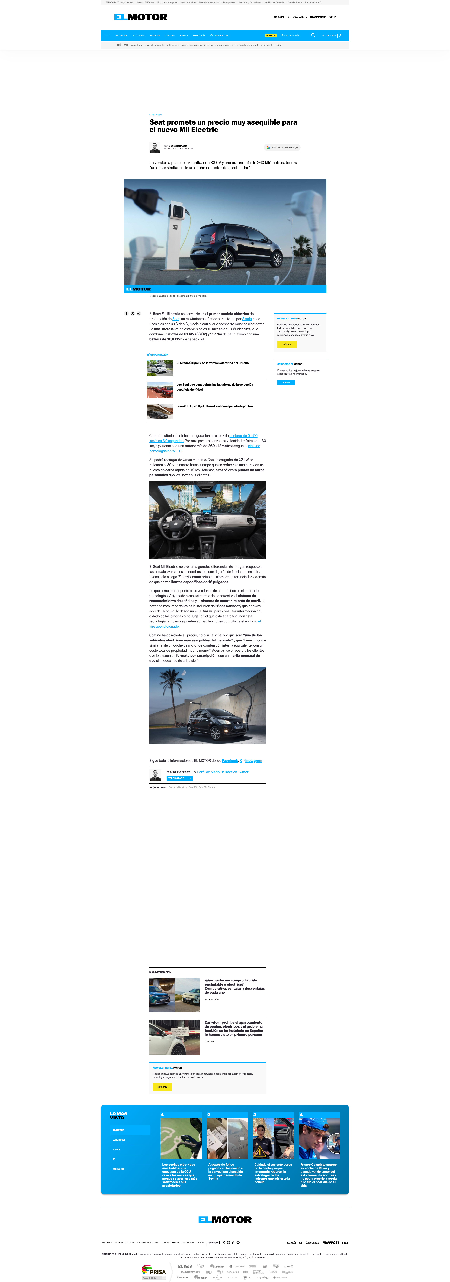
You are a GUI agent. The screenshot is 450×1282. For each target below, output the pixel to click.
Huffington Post (189, 1272)
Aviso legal (107, 1243)
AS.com (263, 1266)
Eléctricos (139, 35)
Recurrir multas (189, 2)
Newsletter (221, 35)
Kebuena (284, 1272)
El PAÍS (185, 1266)
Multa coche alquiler (167, 2)
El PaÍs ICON (232, 1277)
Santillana (218, 1266)
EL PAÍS (116, 1149)
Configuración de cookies (148, 1243)
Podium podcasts (217, 1277)
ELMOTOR (118, 1130)
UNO (209, 1272)
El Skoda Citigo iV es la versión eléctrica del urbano (213, 363)
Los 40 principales (201, 1266)
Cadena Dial (246, 1272)
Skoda (247, 319)
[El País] (279, 17)
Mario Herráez (178, 146)
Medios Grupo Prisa (153, 1278)
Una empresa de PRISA (153, 1269)
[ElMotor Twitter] (223, 1243)
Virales (184, 35)
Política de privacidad (124, 1243)
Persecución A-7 (313, 2)
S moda (247, 1277)
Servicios (271, 35)
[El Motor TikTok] (233, 1242)
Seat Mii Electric (207, 787)
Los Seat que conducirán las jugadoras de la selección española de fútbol (215, 387)
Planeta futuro (271, 1272)
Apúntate (162, 1087)
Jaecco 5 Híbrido (145, 2)
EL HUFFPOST (119, 1140)
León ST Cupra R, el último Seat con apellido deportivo (215, 406)
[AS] (289, 17)
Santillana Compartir (237, 1266)
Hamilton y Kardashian (249, 2)
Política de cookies (170, 1243)
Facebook (230, 760)
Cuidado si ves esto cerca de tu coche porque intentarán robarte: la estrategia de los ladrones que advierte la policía (273, 1173)
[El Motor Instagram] (228, 1242)
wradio (219, 1272)
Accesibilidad (187, 1243)
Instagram (253, 760)
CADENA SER (118, 1169)
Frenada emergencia (209, 2)
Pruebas (170, 35)
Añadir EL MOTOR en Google (285, 147)
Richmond (183, 1277)
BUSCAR (286, 383)
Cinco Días (232, 1272)
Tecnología (199, 35)
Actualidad (122, 35)
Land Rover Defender (274, 2)
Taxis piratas (229, 2)
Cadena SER (252, 1266)
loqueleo (263, 1277)
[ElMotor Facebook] (219, 1243)
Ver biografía (176, 778)
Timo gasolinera (125, 2)
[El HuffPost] (318, 17)
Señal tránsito (295, 2)
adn (274, 1266)
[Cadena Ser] (332, 17)
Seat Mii (193, 787)
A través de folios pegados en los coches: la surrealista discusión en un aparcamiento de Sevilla (225, 1171)
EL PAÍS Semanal (258, 1272)
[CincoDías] (300, 17)
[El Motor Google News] (238, 1243)
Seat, (176, 319)
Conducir (155, 35)
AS (114, 1159)
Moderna (200, 1277)
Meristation (279, 1277)
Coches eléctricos (178, 787)
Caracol (287, 1266)
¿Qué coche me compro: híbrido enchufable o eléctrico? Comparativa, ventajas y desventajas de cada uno (235, 986)
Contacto (200, 1243)
